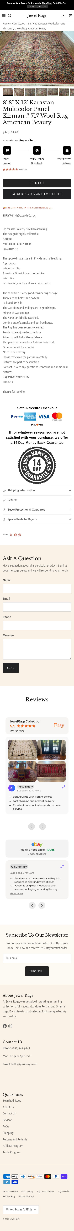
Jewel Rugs (14, 1219)
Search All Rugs (12, 1100)
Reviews (7, 1120)
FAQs (6, 1126)
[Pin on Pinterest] (19, 535)
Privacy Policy (27, 1191)
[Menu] (4, 15)
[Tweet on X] (11, 535)
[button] (16, 893)
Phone (7, 617)
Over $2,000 (18, 23)
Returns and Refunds (15, 1139)
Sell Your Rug (9, 1196)
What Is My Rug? (26, 1196)
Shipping (8, 1133)
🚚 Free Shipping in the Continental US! (28, 208)
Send (10, 668)
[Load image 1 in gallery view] (37, 58)
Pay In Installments (45, 1191)
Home (6, 23)
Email (6, 598)
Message (8, 635)
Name (7, 580)
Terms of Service (10, 1191)
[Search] (11, 15)
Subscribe (37, 971)
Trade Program (11, 1152)
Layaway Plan (64, 1191)
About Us (8, 1107)
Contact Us (9, 1113)
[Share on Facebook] (15, 535)
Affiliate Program (13, 1145)
